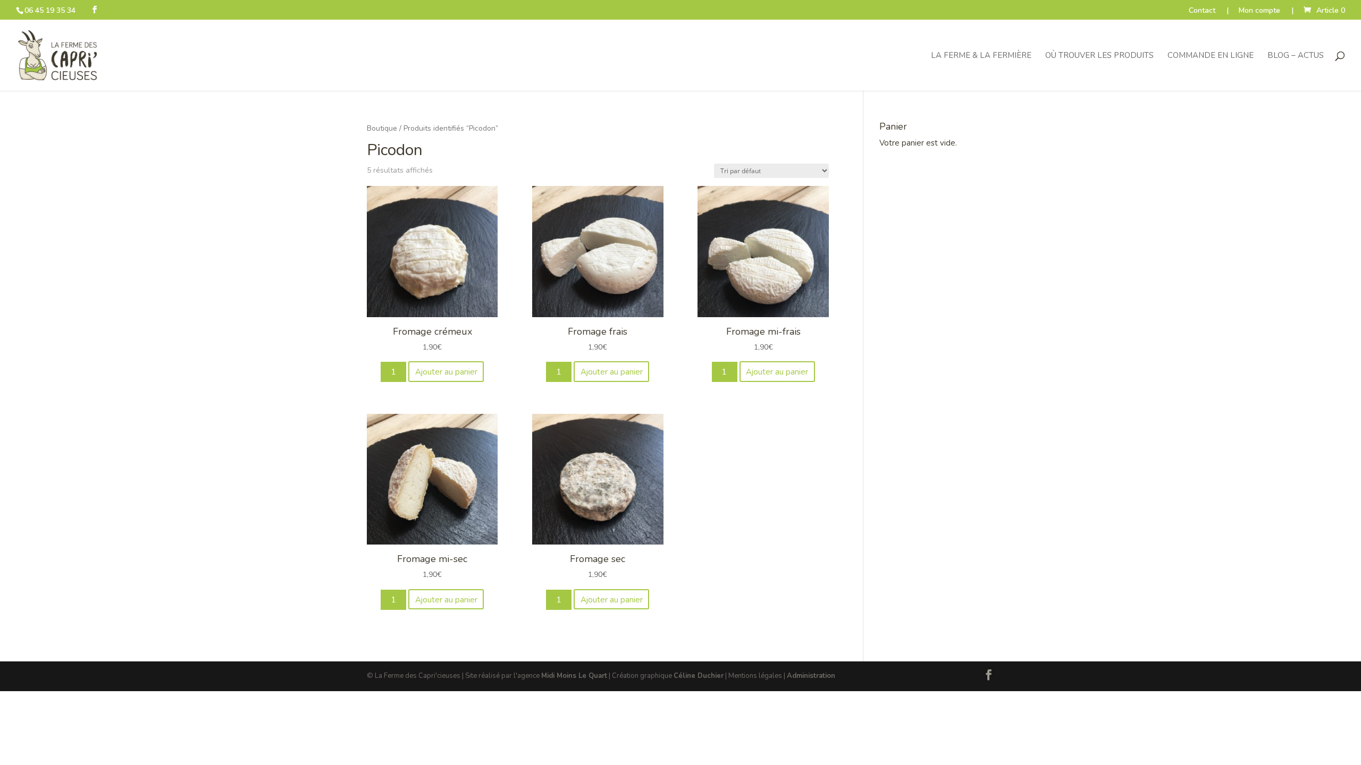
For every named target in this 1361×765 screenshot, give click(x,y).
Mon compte (1259, 11)
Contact (1202, 11)
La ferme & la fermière (981, 56)
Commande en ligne (1210, 56)
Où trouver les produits (1099, 56)
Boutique (382, 128)
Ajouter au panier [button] (446, 372)
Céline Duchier (699, 676)
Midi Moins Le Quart (574, 676)
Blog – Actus (1295, 56)
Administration (811, 676)
